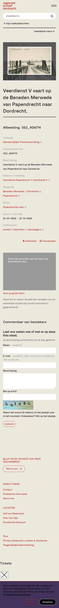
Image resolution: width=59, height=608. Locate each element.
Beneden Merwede (13, 191)
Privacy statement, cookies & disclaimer (25, 540)
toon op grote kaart (13, 293)
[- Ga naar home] (26, 6)
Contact (7, 489)
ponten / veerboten (13, 229)
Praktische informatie (15, 494)
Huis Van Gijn (10, 518)
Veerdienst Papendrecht (16, 180)
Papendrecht (10, 195)
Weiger (31, 601)
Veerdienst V (40, 180)
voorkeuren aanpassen (18, 594)
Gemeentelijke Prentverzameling (21, 142)
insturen (9, 424)
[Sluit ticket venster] (4, 575)
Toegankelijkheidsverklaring (18, 545)
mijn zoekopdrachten (17, 23)
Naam (12, 345)
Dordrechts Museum (14, 522)
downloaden (49, 241)
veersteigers (34, 229)
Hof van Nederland (13, 513)
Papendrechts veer (13, 207)
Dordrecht (33, 191)
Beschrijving (10, 370)
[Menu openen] (54, 5)
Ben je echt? (10, 391)
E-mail (28, 357)
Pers (5, 536)
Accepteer (48, 601)
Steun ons (8, 498)
